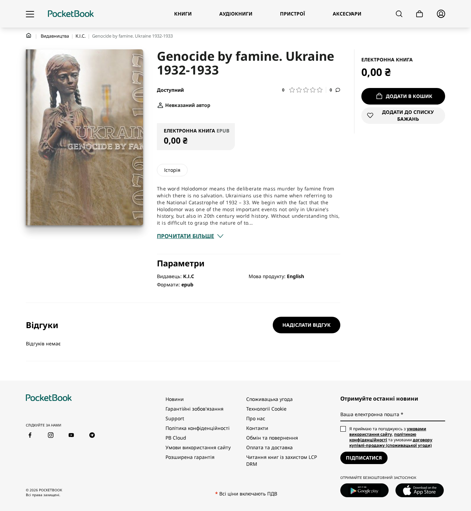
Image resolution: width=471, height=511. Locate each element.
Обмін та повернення (272, 437)
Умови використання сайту (198, 447)
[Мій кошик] (419, 14)
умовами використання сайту (387, 431)
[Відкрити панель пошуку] (399, 13)
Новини (175, 399)
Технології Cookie (266, 408)
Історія (172, 170)
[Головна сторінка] (71, 13)
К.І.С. (81, 36)
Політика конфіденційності (198, 428)
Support (175, 418)
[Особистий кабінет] (441, 14)
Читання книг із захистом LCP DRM (281, 460)
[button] (304, 90)
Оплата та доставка (269, 447)
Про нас (255, 418)
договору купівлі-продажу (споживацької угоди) (390, 442)
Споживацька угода (269, 399)
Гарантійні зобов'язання (194, 408)
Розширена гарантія (190, 457)
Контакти (257, 428)
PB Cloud (176, 437)
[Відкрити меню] (30, 14)
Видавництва (55, 36)
